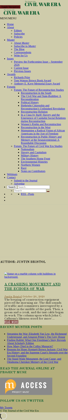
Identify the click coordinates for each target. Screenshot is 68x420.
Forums (11, 86)
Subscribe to (25, 46)
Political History (30, 102)
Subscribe (19, 33)
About (10, 27)
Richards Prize (22, 77)
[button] (8, 18)
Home (10, 24)
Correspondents (22, 52)
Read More (11, 322)
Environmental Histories (34, 161)
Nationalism (27, 149)
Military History (30, 155)
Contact (11, 177)
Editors (18, 30)
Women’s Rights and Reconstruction (41, 124)
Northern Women (30, 164)
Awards (11, 74)
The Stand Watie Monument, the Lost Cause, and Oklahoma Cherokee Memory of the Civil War (34, 360)
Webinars (12, 174)
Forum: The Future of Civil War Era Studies (38, 146)
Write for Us (21, 55)
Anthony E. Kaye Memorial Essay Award (37, 83)
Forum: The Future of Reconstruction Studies (39, 89)
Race (24, 168)
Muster (11, 39)
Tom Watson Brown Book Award (32, 80)
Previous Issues (22, 71)
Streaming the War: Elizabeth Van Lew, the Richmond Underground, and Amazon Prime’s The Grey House (37, 335)
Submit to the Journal (25, 180)
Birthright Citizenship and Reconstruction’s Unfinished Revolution (43, 107)
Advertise (19, 183)
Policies (18, 36)
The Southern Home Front (35, 158)
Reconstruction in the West (35, 127)
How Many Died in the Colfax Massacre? (30, 346)
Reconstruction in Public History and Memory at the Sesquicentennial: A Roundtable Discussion (41, 139)
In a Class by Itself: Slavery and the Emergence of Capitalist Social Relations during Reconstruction (43, 118)
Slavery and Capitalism (33, 152)
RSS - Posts (27, 194)
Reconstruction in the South (36, 93)
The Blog (19, 49)
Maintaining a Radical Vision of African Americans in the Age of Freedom (43, 132)
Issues (10, 58)
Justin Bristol (13, 297)
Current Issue (21, 67)
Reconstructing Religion (34, 111)
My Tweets (6, 407)
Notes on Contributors (33, 171)
